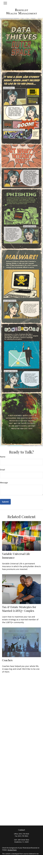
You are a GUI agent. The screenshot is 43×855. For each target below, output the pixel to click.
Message (4, 482)
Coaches (7, 660)
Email (2, 469)
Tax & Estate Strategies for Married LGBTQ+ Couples (19, 609)
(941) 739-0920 (24, 834)
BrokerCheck (12, 850)
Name (2, 456)
